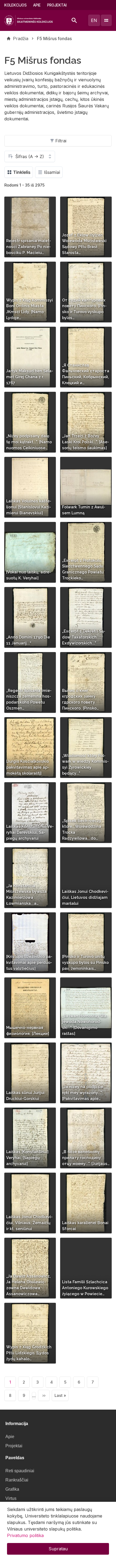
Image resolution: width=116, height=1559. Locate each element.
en (94, 20)
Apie (37, 5)
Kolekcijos (15, 5)
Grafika (12, 1489)
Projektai (57, 5)
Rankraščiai (16, 1480)
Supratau (58, 1548)
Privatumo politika (25, 1535)
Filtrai (60, 140)
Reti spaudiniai (19, 1470)
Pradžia (20, 38)
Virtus (10, 1498)
